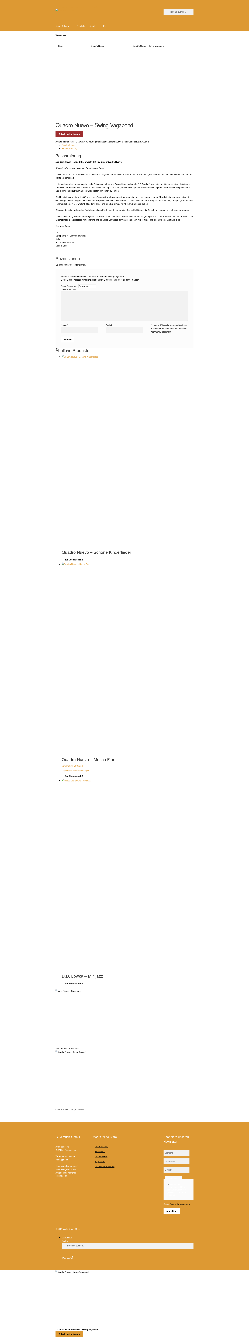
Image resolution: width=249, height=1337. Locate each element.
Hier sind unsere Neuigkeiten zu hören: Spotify (77, 7)
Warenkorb (67, 1257)
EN (104, 25)
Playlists (81, 25)
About (92, 25)
